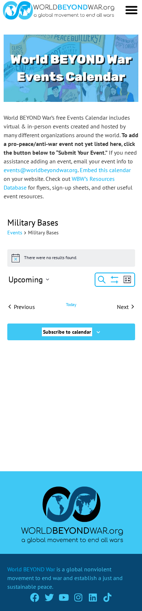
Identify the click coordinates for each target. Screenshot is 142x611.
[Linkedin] (93, 597)
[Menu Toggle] (131, 9)
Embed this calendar (105, 170)
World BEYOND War (31, 569)
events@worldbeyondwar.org (41, 170)
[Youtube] (64, 597)
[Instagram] (78, 597)
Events (14, 232)
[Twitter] (49, 597)
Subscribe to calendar (67, 332)
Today (71, 304)
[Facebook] (34, 597)
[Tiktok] (107, 597)
